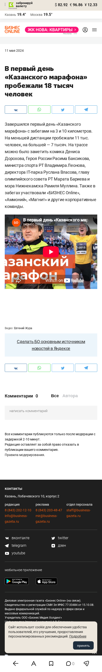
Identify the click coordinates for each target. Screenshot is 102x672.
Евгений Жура (23, 328)
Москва (36, 15)
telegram (18, 545)
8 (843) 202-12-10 (18, 510)
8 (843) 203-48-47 (49, 510)
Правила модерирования (24, 455)
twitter (62, 538)
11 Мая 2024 (14, 50)
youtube (18, 553)
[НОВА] (50, 30)
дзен (61, 545)
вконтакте (20, 538)
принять (83, 645)
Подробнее (77, 636)
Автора (70, 395)
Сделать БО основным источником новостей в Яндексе (51, 345)
